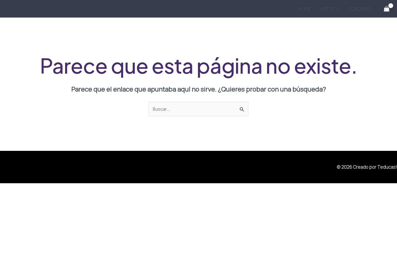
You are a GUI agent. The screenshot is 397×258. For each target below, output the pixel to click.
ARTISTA (329, 9)
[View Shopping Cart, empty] (386, 8)
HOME (304, 9)
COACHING (359, 9)
